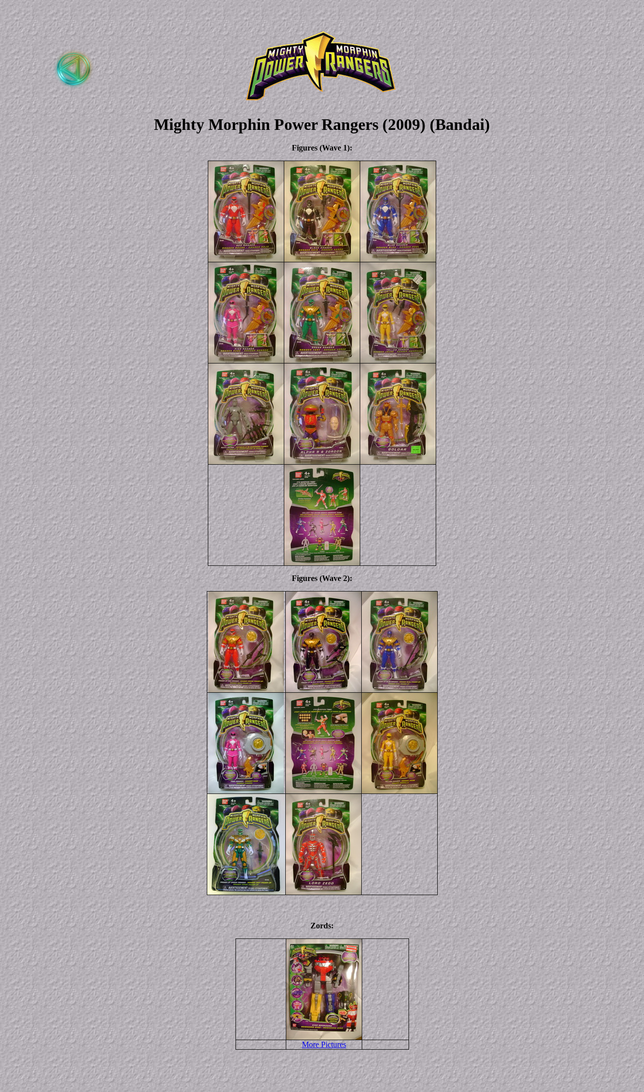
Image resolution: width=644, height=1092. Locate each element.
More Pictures (324, 1044)
